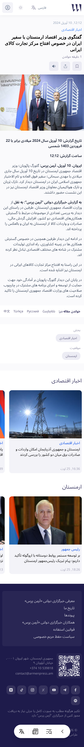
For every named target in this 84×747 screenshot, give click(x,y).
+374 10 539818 (41, 668)
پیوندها (69, 615)
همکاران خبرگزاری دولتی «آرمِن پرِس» (48, 622)
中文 (7, 311)
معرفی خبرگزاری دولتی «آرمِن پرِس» (50, 600)
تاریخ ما (69, 607)
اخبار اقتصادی (68, 338)
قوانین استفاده (64, 629)
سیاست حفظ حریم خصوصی (54, 636)
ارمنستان (71, 356)
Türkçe (18, 311)
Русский (33, 311)
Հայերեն (49, 311)
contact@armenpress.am (34, 673)
